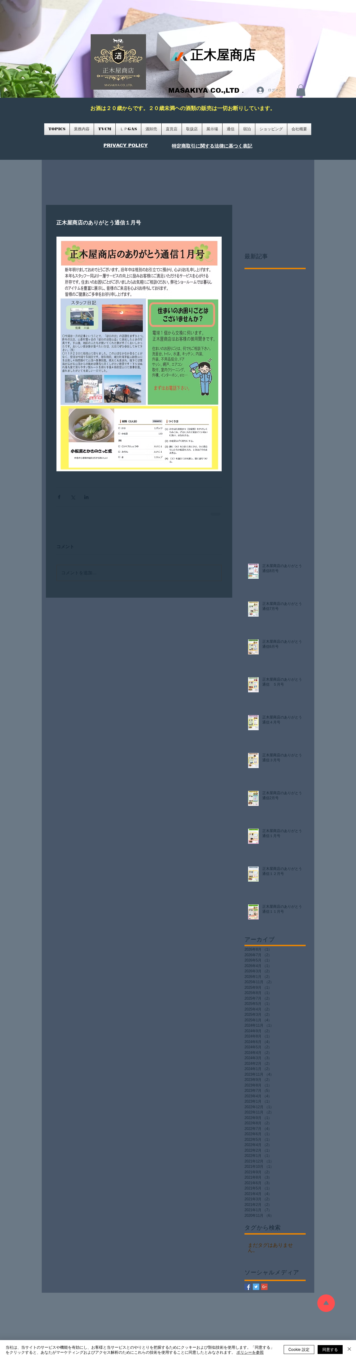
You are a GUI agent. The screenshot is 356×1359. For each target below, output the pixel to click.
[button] (301, 90)
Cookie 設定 (299, 1349)
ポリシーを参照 (250, 1352)
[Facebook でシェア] (59, 497)
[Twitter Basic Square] (256, 1287)
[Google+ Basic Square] (264, 1287)
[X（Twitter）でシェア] (72, 497)
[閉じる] (349, 1350)
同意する (330, 1349)
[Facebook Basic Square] (247, 1287)
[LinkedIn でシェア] (86, 497)
